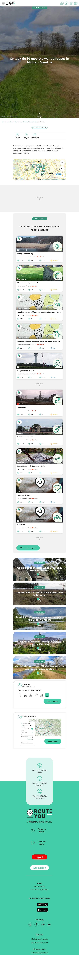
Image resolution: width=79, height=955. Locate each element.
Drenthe (25, 122)
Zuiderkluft (21, 407)
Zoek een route (41, 842)
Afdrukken (35, 138)
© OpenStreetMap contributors (58, 179)
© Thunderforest (46, 179)
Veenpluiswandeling (25, 254)
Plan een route (42, 830)
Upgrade (39, 857)
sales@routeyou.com (40, 943)
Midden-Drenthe (32, 122)
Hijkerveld (21, 525)
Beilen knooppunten (25, 437)
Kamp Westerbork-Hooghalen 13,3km (31, 466)
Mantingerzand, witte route (28, 283)
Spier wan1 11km (23, 495)
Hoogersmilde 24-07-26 (25, 371)
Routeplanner (53, 741)
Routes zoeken (52, 701)
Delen (18, 138)
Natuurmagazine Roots (9, 116)
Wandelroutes (5, 122)
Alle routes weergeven (28, 548)
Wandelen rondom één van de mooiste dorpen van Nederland (41, 312)
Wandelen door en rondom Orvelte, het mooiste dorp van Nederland (43, 341)
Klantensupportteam (40, 953)
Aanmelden (39, 867)
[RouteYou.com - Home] (10, 3)
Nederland (13, 122)
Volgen (26, 138)
